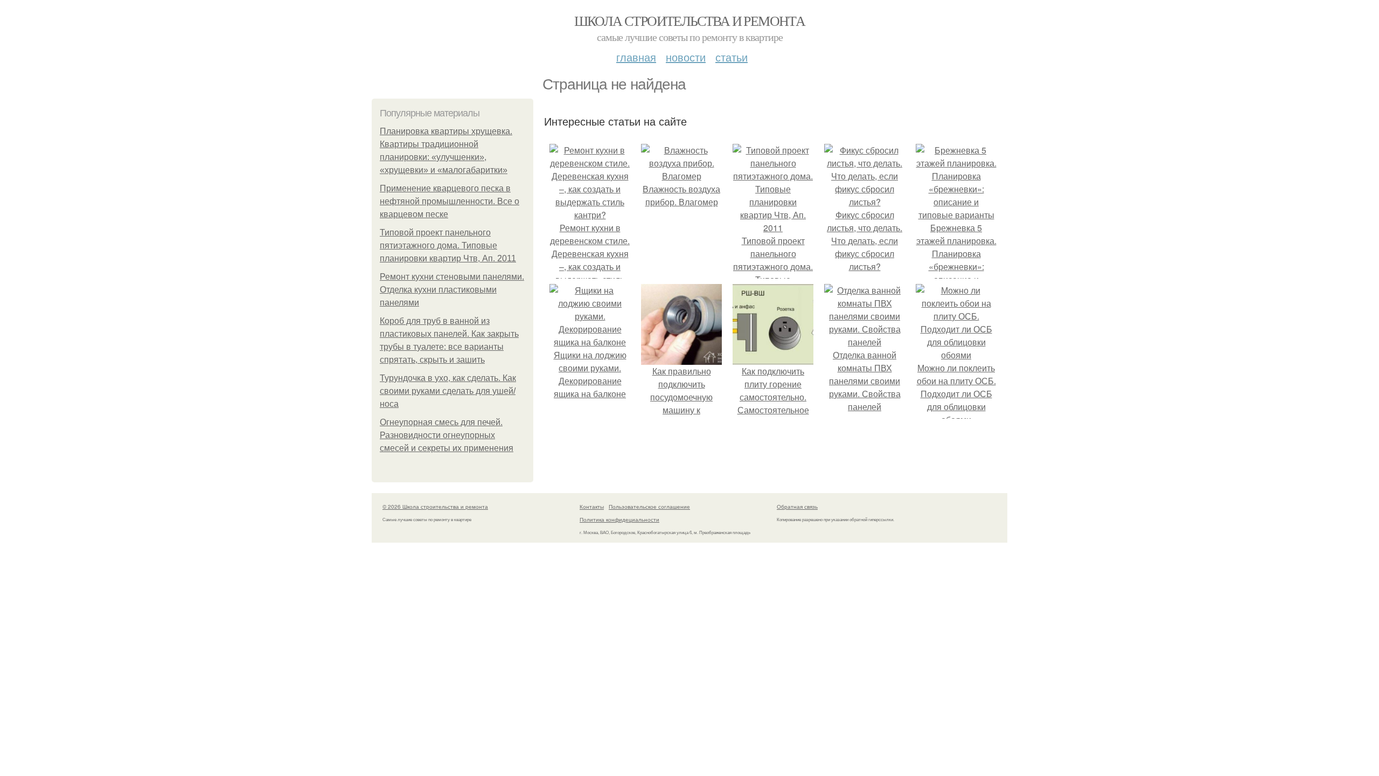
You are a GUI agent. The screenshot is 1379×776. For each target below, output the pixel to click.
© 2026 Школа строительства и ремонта (435, 506)
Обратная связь (797, 506)
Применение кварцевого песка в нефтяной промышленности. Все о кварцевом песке (449, 201)
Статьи (731, 57)
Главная (636, 57)
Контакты (592, 506)
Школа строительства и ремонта (689, 20)
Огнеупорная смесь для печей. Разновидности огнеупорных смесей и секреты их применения (446, 435)
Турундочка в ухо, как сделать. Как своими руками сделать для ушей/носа (448, 390)
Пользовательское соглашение (649, 506)
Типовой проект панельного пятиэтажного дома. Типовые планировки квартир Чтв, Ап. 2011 (448, 245)
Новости (686, 57)
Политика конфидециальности (619, 519)
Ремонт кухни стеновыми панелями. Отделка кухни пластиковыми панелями (452, 289)
